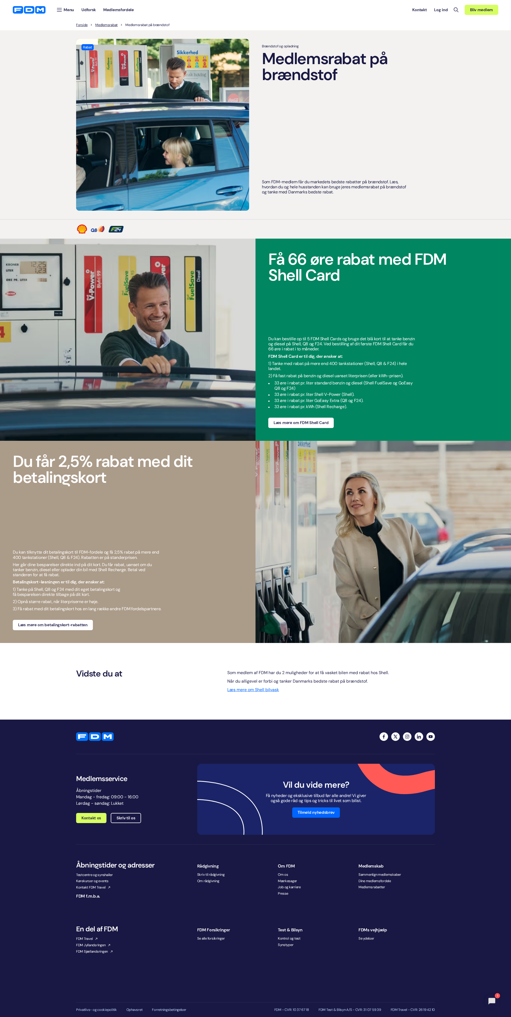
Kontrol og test (289, 938)
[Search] (456, 10)
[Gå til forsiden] (29, 10)
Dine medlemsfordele (374, 881)
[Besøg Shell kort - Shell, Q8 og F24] (100, 229)
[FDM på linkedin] (419, 736)
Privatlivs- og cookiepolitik (96, 1010)
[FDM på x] (395, 736)
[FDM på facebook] (384, 736)
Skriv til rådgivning (211, 874)
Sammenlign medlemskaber (379, 874)
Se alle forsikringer (211, 938)
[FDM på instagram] (407, 736)
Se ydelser (366, 938)
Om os (283, 874)
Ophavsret (134, 1010)
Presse (283, 893)
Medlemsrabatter (371, 887)
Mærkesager (287, 881)
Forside (82, 25)
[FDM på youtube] (430, 736)
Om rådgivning (208, 881)
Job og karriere (289, 887)
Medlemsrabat (106, 25)
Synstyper (286, 945)
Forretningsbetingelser (169, 1010)
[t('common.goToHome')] (95, 736)
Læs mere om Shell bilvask (253, 689)
